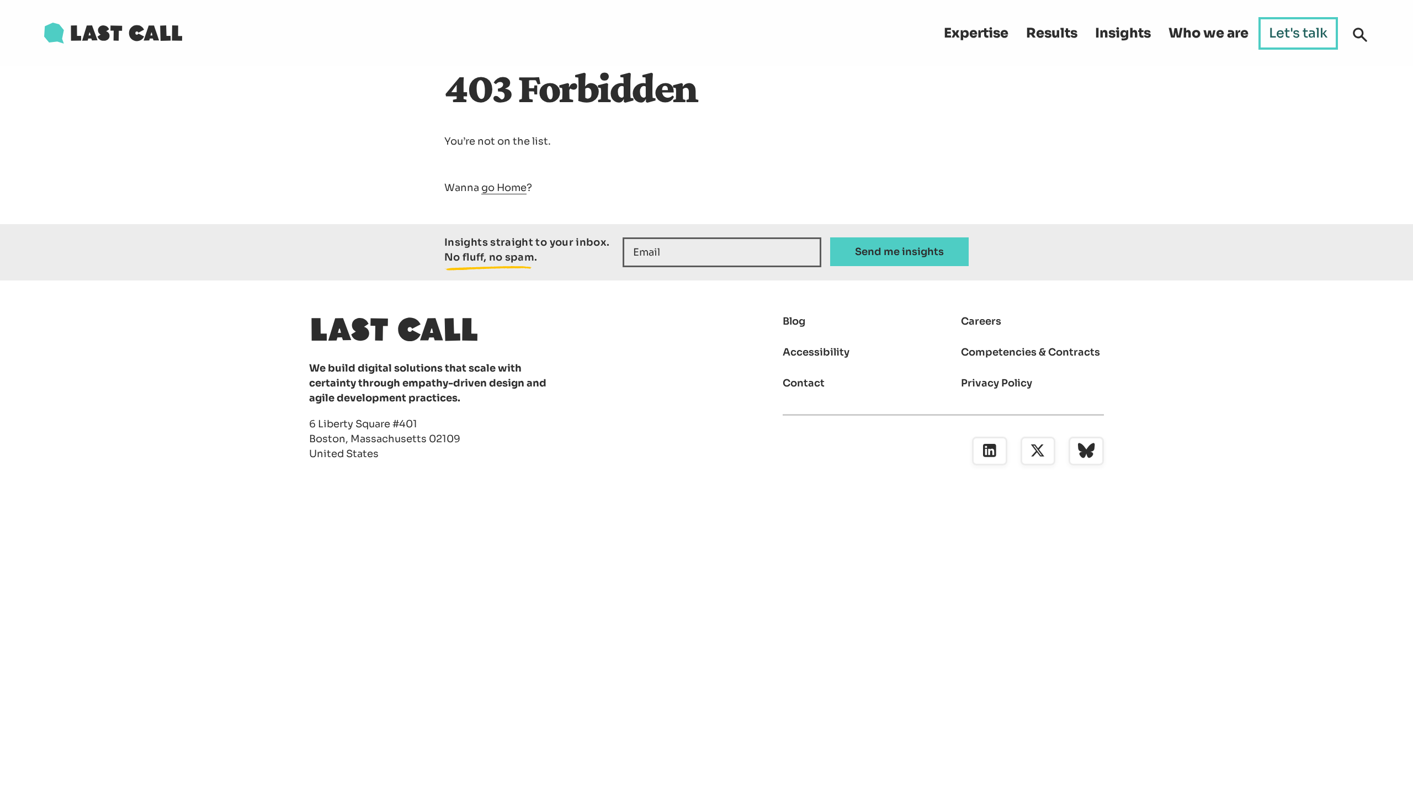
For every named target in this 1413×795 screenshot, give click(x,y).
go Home (504, 188)
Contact (804, 383)
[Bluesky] (1086, 451)
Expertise (976, 33)
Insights (1123, 33)
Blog (794, 321)
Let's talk (1298, 33)
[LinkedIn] (989, 451)
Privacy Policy (996, 383)
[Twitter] (1038, 451)
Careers (981, 321)
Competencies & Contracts (1030, 352)
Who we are (1208, 33)
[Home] (113, 33)
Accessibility (816, 352)
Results (1051, 33)
